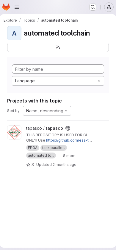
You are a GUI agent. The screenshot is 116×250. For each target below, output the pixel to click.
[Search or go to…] (92, 7)
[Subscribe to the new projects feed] (58, 47)
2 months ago (64, 164)
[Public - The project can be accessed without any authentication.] (67, 128)
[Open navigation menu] (17, 7)
